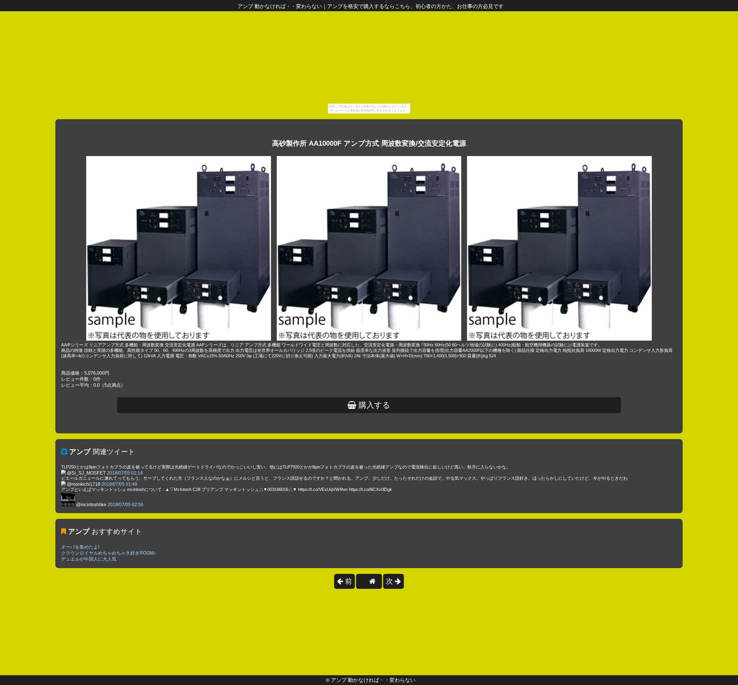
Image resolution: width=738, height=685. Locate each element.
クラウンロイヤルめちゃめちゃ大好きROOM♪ (108, 553)
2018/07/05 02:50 (125, 504)
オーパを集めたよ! (80, 546)
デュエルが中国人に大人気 (88, 559)
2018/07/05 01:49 (119, 484)
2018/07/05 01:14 (125, 472)
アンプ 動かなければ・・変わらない (373, 680)
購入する (373, 405)
